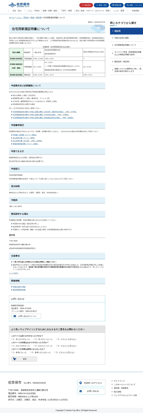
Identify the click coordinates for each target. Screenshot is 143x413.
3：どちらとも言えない (67, 339)
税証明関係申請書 (19, 290)
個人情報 (117, 392)
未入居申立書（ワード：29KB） (24, 138)
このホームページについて (124, 384)
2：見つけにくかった (44, 339)
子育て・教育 (66, 11)
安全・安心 (17, 11)
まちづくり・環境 (102, 11)
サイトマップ (119, 381)
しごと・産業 (119, 11)
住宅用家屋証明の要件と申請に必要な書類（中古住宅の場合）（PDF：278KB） (41, 115)
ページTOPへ (14, 273)
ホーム (11, 18)
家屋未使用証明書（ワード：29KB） (26, 144)
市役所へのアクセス (93, 383)
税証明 (39, 18)
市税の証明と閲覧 (19, 287)
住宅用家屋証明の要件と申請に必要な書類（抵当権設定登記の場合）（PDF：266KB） (43, 118)
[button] (86, 5)
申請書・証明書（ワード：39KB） (25, 135)
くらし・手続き (33, 11)
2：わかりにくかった (44, 346)
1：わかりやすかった (21, 346)
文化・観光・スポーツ (84, 11)
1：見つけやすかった (21, 339)
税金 (32, 18)
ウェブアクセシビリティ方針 (125, 395)
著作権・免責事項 (121, 388)
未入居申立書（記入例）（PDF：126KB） (28, 141)
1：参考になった (20, 352)
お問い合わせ (93, 391)
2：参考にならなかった (41, 352)
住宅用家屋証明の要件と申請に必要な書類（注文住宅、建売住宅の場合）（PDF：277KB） (45, 112)
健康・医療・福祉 (50, 11)
